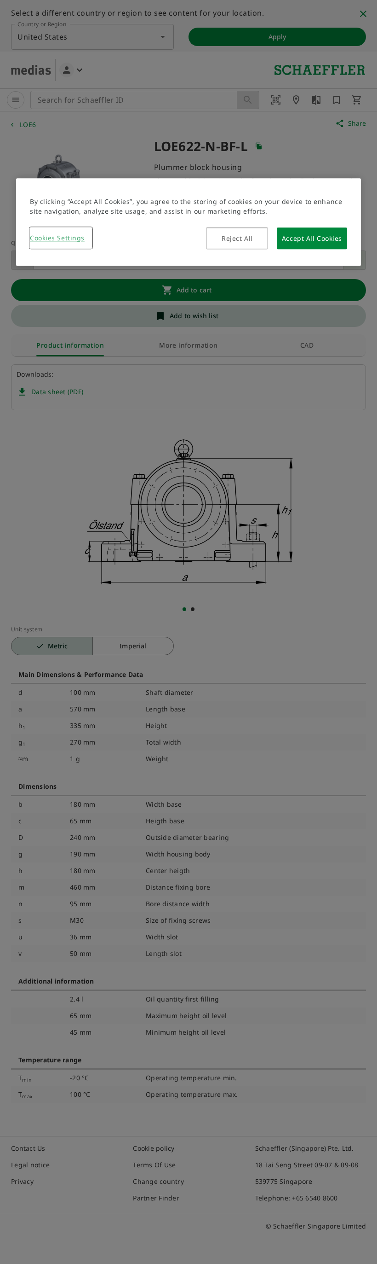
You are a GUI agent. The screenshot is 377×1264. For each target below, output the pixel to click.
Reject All (237, 238)
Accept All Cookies (312, 238)
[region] (188, 222)
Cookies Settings (57, 237)
